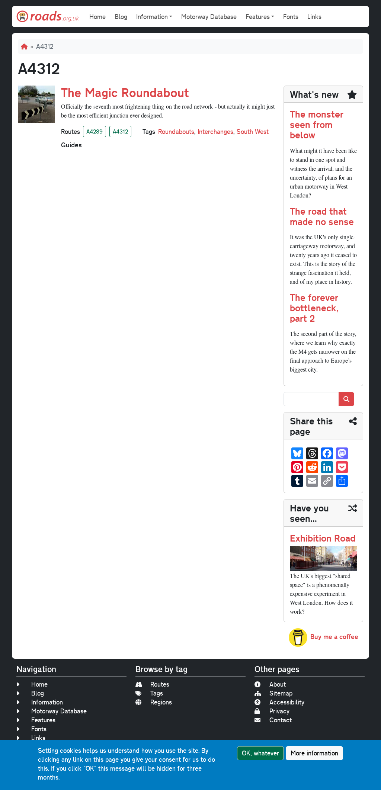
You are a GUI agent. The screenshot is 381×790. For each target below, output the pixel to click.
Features (43, 720)
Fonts (290, 16)
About (277, 684)
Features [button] (258, 16)
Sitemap (280, 693)
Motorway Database (209, 16)
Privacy (279, 711)
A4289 (94, 131)
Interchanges (215, 131)
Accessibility (286, 702)
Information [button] (152, 16)
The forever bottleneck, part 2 (314, 307)
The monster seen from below (316, 124)
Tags (156, 693)
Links (314, 16)
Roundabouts (176, 131)
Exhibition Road (322, 537)
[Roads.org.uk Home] (47, 16)
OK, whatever (260, 753)
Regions (161, 702)
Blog (121, 16)
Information (47, 702)
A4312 (120, 131)
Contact (280, 720)
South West (253, 131)
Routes (159, 684)
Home (97, 16)
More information (314, 753)
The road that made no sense (322, 216)
